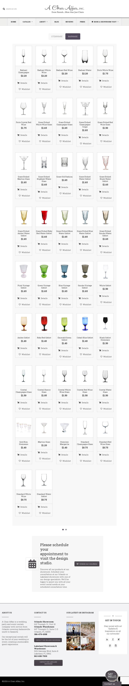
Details (23, 83)
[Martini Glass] (40, 427)
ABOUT (42, 22)
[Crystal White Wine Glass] (61, 375)
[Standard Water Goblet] (40, 479)
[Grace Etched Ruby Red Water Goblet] (40, 216)
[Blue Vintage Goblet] (61, 271)
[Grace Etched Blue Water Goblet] (81, 216)
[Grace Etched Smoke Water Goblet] (102, 216)
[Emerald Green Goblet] (61, 323)
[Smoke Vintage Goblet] (81, 271)
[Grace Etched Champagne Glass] (61, 108)
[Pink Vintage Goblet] (20, 271)
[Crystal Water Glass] (102, 375)
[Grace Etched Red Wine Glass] (102, 108)
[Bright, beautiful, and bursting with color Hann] (88, 643)
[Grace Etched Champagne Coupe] (81, 108)
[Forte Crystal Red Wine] (20, 108)
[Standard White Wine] (20, 479)
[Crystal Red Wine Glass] (81, 375)
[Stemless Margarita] (61, 427)
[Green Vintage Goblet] (40, 271)
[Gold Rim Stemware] (20, 427)
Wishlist (26, 89)
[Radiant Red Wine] (61, 56)
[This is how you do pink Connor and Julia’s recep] (88, 629)
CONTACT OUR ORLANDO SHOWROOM (48, 640)
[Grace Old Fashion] (61, 162)
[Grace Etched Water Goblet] (81, 162)
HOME (13, 22)
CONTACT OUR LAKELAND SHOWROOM (48, 663)
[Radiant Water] (81, 56)
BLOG (56, 22)
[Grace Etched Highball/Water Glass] (40, 162)
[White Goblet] (102, 271)
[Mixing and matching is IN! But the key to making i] (73, 643)
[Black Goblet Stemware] (102, 323)
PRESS (82, 22)
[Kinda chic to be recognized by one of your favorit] (73, 629)
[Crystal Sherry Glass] (40, 375)
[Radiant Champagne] (20, 56)
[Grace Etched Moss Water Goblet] (61, 216)
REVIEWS (69, 22)
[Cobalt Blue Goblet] (81, 323)
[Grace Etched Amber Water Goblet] (20, 216)
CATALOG (26, 22)
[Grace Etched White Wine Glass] (40, 108)
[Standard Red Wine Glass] (102, 427)
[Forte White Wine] (102, 56)
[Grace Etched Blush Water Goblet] (102, 162)
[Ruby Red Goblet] (40, 323)
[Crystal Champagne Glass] (20, 375)
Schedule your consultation (88, 564)
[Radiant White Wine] (40, 56)
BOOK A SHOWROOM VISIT (105, 22)
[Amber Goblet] (20, 323)
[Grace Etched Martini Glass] (20, 162)
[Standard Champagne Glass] (81, 427)
